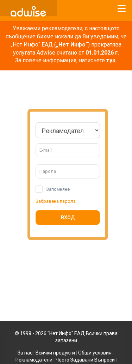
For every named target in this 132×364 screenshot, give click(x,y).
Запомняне (58, 189)
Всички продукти (55, 353)
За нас (25, 353)
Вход (68, 217)
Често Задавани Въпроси (85, 360)
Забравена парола (56, 201)
